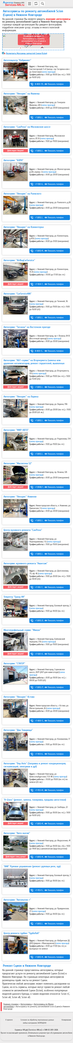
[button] (26, 45)
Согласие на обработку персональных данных (37, 1020)
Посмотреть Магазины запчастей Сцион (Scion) (26, 53)
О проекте (9, 1020)
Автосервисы (26, 1004)
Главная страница (11, 1004)
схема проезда (48, 72)
